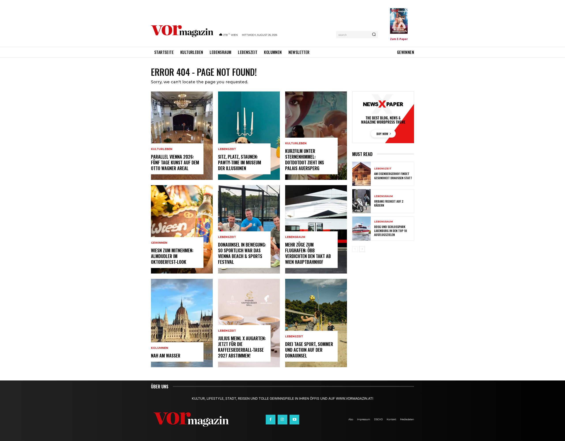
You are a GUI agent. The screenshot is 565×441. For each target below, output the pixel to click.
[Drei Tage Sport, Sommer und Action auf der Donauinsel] (316, 323)
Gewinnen (159, 242)
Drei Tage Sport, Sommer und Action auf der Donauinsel (309, 350)
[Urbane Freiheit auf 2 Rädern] (361, 201)
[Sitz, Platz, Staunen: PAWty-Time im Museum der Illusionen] (249, 135)
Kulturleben (161, 149)
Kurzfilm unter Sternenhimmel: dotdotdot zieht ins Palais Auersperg (304, 159)
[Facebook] (270, 419)
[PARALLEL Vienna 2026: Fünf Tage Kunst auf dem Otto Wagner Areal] (182, 135)
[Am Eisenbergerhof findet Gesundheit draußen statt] (361, 174)
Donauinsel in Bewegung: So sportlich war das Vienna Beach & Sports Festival (242, 253)
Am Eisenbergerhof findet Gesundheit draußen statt (393, 175)
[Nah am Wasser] (182, 323)
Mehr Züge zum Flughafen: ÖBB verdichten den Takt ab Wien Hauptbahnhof (308, 253)
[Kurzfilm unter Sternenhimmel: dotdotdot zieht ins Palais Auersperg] (316, 135)
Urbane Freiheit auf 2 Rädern (388, 203)
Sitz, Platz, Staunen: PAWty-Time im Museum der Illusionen (239, 162)
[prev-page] (355, 249)
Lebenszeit (227, 149)
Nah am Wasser (165, 355)
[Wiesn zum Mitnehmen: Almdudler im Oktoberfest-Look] (182, 229)
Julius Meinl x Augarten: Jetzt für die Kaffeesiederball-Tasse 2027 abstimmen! (242, 347)
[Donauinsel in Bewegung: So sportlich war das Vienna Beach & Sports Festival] (249, 229)
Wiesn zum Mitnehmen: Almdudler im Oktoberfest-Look (172, 256)
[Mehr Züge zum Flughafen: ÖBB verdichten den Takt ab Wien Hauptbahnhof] (316, 229)
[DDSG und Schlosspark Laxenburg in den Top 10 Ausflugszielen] (361, 229)
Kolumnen (159, 348)
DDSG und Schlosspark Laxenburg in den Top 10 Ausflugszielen (390, 230)
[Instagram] (282, 419)
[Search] (374, 34)
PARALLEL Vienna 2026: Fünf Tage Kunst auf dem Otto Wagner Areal (175, 162)
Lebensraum (295, 237)
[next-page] (362, 249)
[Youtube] (294, 419)
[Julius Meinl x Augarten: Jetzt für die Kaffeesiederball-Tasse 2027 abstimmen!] (249, 323)
